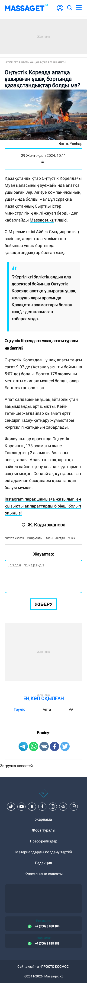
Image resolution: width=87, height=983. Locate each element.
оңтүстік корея (14, 538)
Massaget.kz (42, 220)
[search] (69, 8)
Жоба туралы (43, 830)
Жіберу (43, 604)
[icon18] (43, 796)
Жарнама (43, 819)
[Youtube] (21, 806)
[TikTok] (11, 806)
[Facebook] (42, 806)
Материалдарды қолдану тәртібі (43, 852)
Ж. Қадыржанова (46, 524)
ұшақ (71, 538)
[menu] (78, 8)
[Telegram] (63, 806)
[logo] (26, 8)
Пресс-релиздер (43, 841)
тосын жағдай (55, 538)
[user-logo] (60, 10)
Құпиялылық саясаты (44, 874)
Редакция (43, 863)
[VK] (32, 806)
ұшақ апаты (34, 538)
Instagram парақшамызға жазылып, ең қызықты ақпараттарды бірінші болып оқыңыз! (43, 506)
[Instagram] (53, 806)
